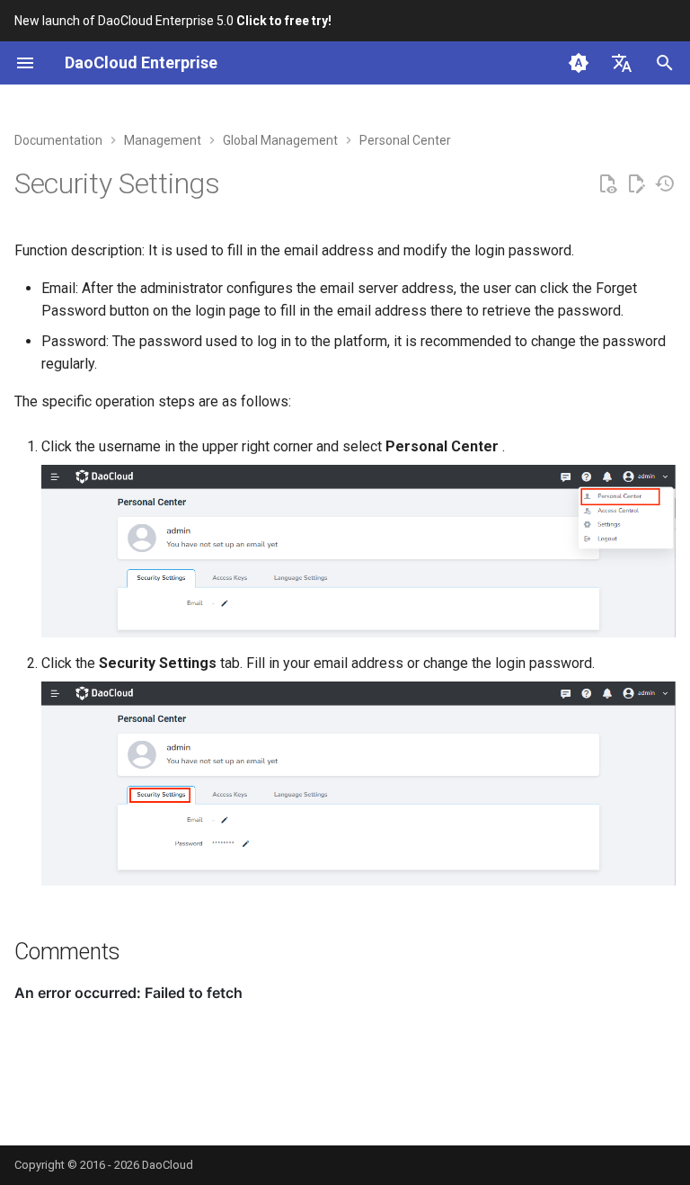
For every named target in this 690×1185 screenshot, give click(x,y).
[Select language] (622, 63)
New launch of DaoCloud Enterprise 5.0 (173, 20)
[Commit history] (665, 184)
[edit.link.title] (636, 184)
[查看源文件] (607, 184)
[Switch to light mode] (579, 63)
